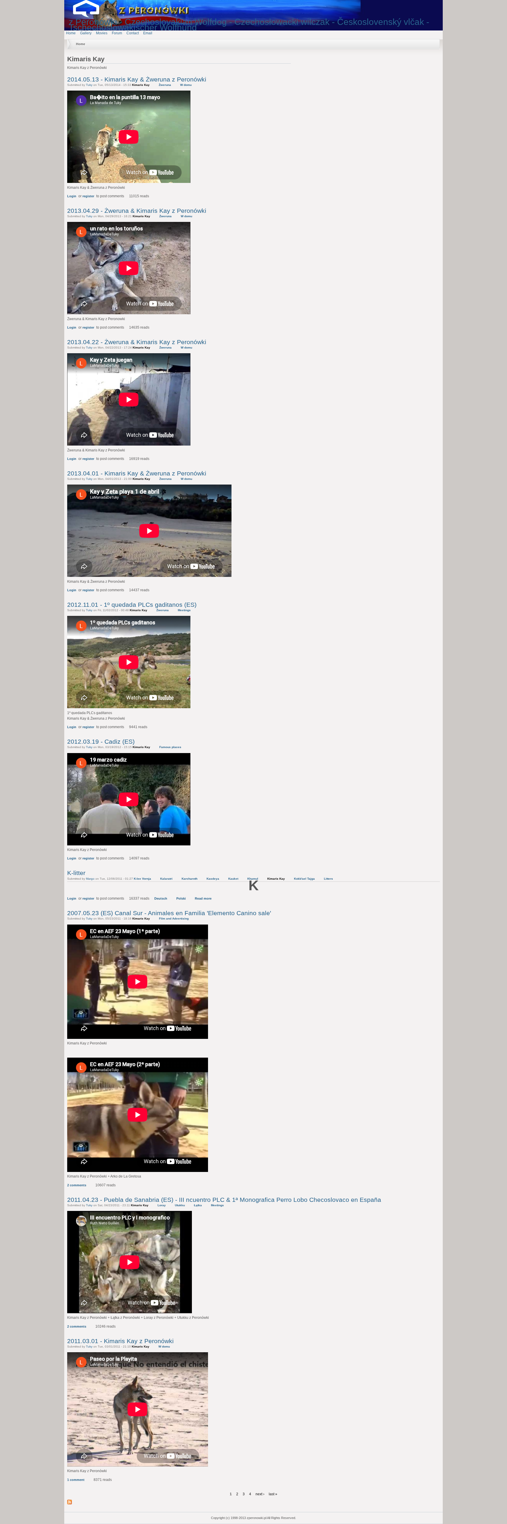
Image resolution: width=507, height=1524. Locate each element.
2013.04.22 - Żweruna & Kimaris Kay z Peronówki (136, 342)
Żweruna (165, 84)
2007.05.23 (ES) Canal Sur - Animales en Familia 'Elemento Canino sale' (169, 913)
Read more (203, 898)
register (88, 196)
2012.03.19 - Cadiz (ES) (101, 741)
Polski (181, 898)
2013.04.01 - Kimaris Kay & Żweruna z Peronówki (136, 473)
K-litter (76, 872)
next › (260, 1494)
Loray (162, 1205)
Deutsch (160, 898)
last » (273, 1494)
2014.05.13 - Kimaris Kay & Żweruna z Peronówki (136, 79)
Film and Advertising (174, 918)
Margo (90, 878)
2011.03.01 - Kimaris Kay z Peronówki (120, 1341)
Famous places (170, 747)
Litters (328, 878)
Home (71, 33)
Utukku (180, 1205)
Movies (101, 33)
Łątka (198, 1205)
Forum (117, 33)
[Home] (91, 16)
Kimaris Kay (141, 84)
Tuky (89, 84)
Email (147, 33)
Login (71, 196)
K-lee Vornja (142, 878)
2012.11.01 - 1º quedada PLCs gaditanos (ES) (132, 604)
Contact (132, 33)
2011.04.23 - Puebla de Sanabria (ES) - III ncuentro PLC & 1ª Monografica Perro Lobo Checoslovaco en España (224, 1199)
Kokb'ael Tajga (304, 878)
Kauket (233, 878)
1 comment (75, 1479)
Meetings (184, 610)
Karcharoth (189, 878)
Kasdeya (213, 878)
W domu (186, 84)
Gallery (86, 33)
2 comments (76, 1185)
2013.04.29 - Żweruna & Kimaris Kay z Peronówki (136, 210)
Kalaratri (166, 878)
